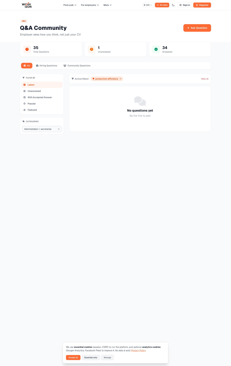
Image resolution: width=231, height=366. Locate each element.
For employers (88, 5)
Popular (32, 103)
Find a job (68, 5)
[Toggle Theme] (173, 5)
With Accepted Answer (40, 97)
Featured (32, 109)
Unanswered (34, 91)
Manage (107, 357)
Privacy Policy (138, 350)
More (106, 5)
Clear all (204, 79)
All (28, 65)
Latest (31, 84)
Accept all (73, 357)
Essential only (90, 357)
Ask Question (199, 28)
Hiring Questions (48, 65)
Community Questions (79, 65)
